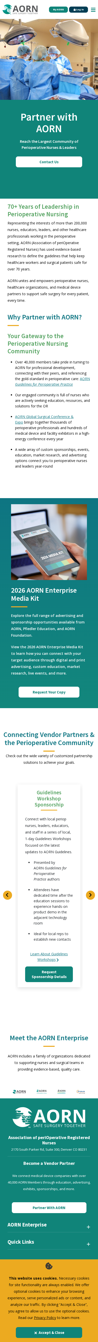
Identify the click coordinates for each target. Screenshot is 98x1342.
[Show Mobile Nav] (93, 9)
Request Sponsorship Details (49, 974)
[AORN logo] (19, 1091)
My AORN (58, 9)
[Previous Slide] (7, 895)
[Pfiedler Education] (80, 1091)
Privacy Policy (45, 1317)
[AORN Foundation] (41, 1091)
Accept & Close (51, 1332)
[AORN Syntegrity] (61, 1091)
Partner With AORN (49, 1207)
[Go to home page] (20, 9)
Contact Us (49, 161)
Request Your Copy (49, 692)
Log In (80, 9)
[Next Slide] (90, 895)
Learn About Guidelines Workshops (49, 957)
